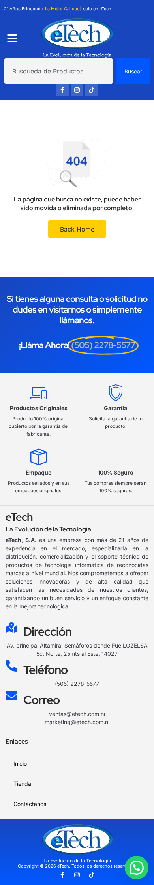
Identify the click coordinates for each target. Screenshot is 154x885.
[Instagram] (77, 90)
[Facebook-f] (62, 90)
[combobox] (58, 71)
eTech (19, 517)
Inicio (20, 763)
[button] (136, 867)
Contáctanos (29, 803)
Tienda (22, 783)
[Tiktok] (91, 90)
